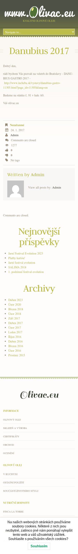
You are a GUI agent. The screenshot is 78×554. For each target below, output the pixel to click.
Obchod (8, 444)
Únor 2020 (14, 304)
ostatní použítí (13, 482)
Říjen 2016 (14, 337)
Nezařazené (17, 125)
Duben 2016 (15, 341)
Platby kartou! (16, 258)
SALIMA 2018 (17, 267)
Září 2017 (14, 318)
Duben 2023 (15, 300)
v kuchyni (10, 474)
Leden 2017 (15, 332)
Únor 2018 (14, 314)
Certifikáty (11, 436)
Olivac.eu (39, 395)
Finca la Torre (13, 511)
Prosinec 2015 (16, 355)
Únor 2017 (14, 327)
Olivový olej (12, 419)
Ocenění (8, 453)
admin (14, 135)
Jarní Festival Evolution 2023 (25, 253)
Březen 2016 (15, 346)
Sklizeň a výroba (15, 428)
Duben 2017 (15, 323)
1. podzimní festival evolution (26, 272)
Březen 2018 (15, 309)
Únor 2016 (14, 351)
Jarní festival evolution (21, 263)
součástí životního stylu (21, 490)
